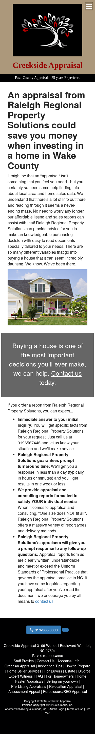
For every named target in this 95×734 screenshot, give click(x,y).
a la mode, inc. (38, 709)
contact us (44, 601)
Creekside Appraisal (48, 65)
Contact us (66, 372)
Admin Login (56, 709)
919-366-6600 (46, 629)
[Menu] (89, 6)
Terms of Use (75, 709)
